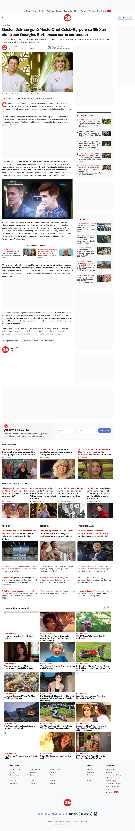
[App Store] (74, 814)
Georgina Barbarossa (11, 341)
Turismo (52, 783)
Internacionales (85, 526)
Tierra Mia (90, 775)
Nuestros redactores (112, 786)
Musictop (90, 781)
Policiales (13, 781)
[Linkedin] (53, 814)
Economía (44, 526)
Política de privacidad (113, 778)
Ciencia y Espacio (55, 769)
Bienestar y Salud (35, 769)
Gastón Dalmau (48, 341)
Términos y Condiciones (63, 822)
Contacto (109, 772)
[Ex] (46, 814)
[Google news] (67, 814)
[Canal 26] (67, 803)
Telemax (89, 778)
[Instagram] (42, 814)
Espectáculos (7, 25)
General (32, 775)
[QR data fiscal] (95, 816)
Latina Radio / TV (92, 772)
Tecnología (13, 783)
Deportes (33, 772)
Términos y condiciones (113, 775)
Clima (12, 772)
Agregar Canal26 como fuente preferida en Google (61, 47)
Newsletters (112, 792)
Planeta (52, 778)
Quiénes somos (111, 769)
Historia (52, 775)
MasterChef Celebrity (30, 341)
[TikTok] (56, 814)
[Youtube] (49, 814)
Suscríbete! (105, 431)
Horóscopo (13, 778)
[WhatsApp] (60, 814)
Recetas (52, 781)
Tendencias (33, 783)
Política (6, 526)
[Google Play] (86, 814)
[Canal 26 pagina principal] (67, 21)
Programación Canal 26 (113, 783)
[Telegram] (63, 814)
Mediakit (111, 781)
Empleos (108, 789)
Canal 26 (14, 47)
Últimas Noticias (15, 769)
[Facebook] (39, 814)
